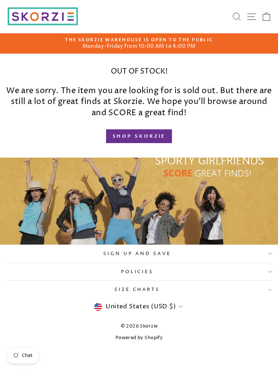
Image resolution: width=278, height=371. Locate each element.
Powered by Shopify (139, 338)
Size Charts (137, 289)
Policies (137, 271)
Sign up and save (137, 253)
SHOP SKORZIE (139, 136)
